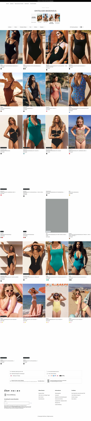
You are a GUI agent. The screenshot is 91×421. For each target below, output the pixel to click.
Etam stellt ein (74, 398)
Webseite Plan (57, 402)
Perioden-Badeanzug (27, 108)
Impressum (57, 395)
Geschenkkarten (41, 398)
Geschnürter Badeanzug (5, 234)
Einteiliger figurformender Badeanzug (9, 65)
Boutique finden (41, 393)
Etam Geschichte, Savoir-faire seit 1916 (78, 393)
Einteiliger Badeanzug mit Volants (30, 150)
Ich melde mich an (41, 380)
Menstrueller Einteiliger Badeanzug (77, 65)
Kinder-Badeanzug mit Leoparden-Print (77, 150)
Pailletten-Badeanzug (73, 192)
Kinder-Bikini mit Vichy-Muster (29, 319)
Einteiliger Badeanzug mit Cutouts (53, 150)
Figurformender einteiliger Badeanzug (31, 65)
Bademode (47, 7)
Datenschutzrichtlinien (59, 398)
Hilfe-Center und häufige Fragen (44, 395)
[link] (7, 4)
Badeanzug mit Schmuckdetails (30, 360)
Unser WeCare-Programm (76, 395)
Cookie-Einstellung (58, 404)
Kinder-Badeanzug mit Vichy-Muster (8, 319)
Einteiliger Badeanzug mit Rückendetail (54, 192)
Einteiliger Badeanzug (5, 108)
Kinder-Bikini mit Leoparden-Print (7, 192)
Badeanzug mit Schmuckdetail (7, 360)
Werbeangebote (58, 393)
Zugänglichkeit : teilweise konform (61, 400)
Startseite (43, 7)
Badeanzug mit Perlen (51, 108)
